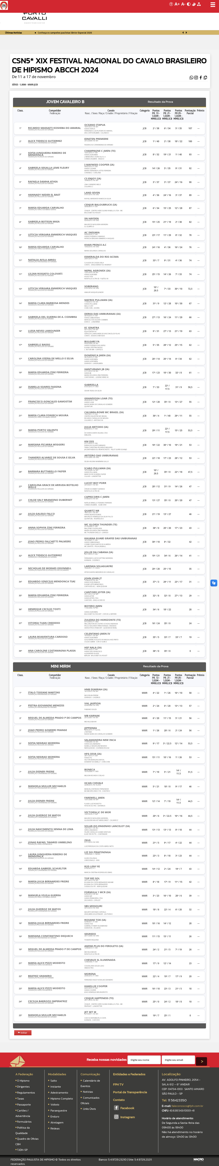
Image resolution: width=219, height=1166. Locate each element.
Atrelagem (56, 1122)
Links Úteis (89, 1109)
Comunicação (90, 1074)
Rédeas (55, 1128)
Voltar (24, 1032)
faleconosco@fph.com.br (187, 1106)
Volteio (54, 1104)
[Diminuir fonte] (183, 6)
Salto (53, 1081)
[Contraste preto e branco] (188, 6)
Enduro (54, 1116)
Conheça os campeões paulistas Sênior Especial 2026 (65, 32)
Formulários (24, 1122)
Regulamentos (26, 1092)
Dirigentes (23, 1086)
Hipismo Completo (61, 1098)
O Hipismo (23, 1081)
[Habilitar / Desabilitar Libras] (194, 6)
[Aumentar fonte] (177, 6)
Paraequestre (58, 1110)
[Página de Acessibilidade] (170, 6)
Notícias (87, 1092)
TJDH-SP (22, 1150)
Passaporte (24, 1104)
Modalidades (57, 1074)
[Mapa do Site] (199, 6)
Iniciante (55, 1086)
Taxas (20, 1098)
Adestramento (59, 1092)
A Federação (24, 1074)
